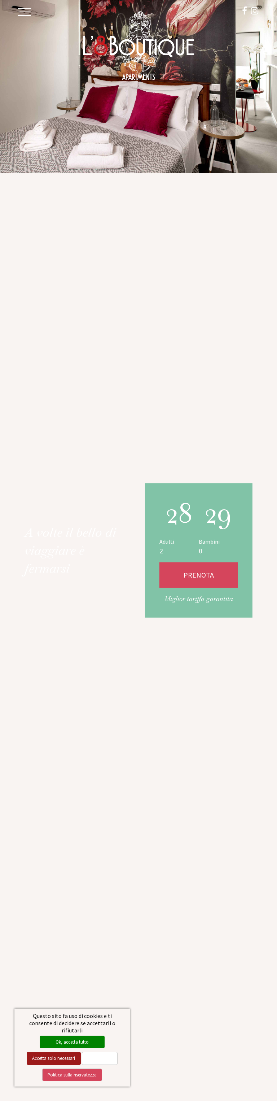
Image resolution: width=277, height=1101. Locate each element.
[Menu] (24, 11)
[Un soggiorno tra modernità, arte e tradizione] (138, 44)
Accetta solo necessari (53, 1058)
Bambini (209, 541)
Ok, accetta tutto (72, 1042)
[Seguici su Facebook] (244, 10)
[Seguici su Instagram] (254, 10)
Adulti (166, 541)
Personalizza (99, 1058)
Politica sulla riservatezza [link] (72, 1075)
